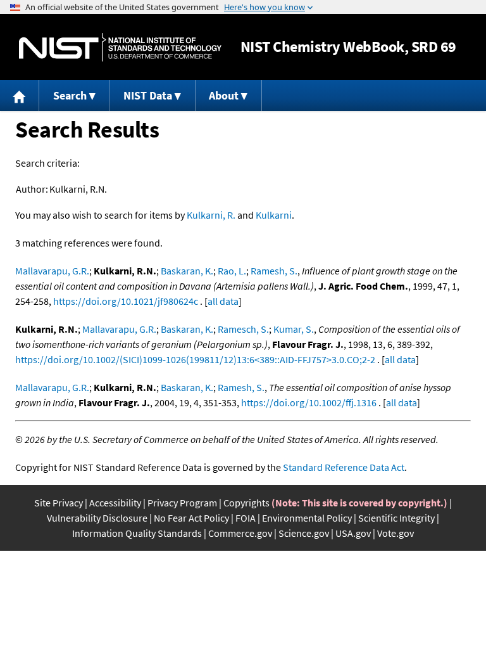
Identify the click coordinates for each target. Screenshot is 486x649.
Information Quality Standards (137, 533)
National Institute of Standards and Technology (120, 47)
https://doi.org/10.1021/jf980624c (125, 301)
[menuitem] (19, 95)
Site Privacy (58, 502)
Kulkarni (274, 215)
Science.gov (303, 533)
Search (70, 95)
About (224, 95)
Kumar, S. (293, 329)
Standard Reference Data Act (343, 467)
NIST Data (147, 95)
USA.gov (353, 533)
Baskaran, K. (187, 270)
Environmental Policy (307, 517)
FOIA (245, 517)
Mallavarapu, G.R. (52, 270)
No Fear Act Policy (191, 517)
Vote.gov (395, 533)
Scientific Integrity (396, 517)
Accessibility (115, 502)
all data (223, 301)
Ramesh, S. (274, 270)
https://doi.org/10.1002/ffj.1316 (309, 402)
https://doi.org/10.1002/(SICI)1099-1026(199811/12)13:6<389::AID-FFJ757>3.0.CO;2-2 (195, 359)
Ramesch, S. (243, 329)
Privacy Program (182, 502)
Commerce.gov (240, 533)
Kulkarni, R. (211, 215)
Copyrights (246, 502)
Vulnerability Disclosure (97, 517)
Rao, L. (232, 270)
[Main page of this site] (19, 95)
